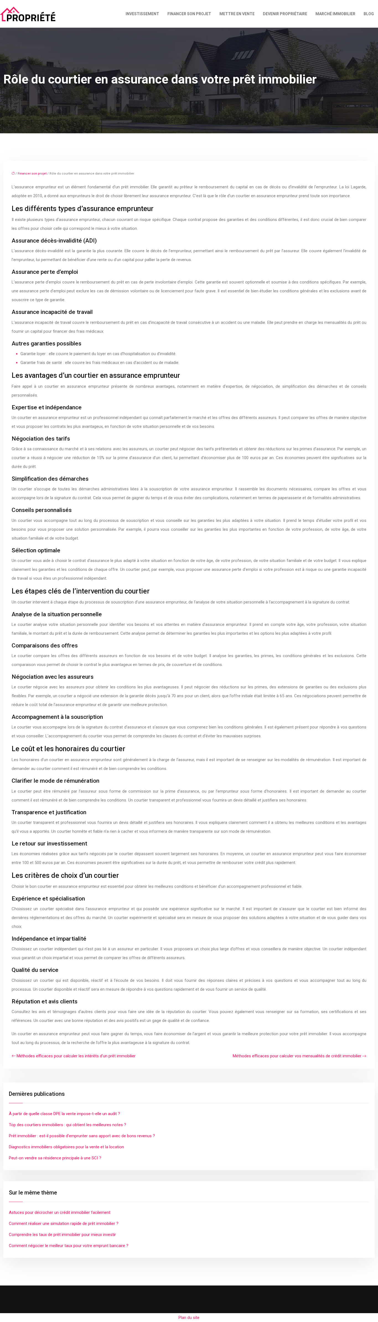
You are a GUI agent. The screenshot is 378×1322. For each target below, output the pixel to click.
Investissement (142, 14)
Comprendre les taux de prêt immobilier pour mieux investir (62, 1234)
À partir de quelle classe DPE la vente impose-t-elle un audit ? (64, 1113)
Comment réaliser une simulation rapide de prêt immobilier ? (63, 1223)
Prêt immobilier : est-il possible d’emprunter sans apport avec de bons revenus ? (82, 1135)
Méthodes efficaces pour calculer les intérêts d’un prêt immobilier (76, 1055)
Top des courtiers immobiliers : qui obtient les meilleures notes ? (67, 1124)
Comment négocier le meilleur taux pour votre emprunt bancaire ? (68, 1245)
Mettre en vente (237, 14)
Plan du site (189, 1317)
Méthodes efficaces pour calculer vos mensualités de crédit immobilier (297, 1055)
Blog (369, 14)
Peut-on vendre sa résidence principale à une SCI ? (55, 1158)
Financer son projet (189, 14)
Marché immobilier (335, 14)
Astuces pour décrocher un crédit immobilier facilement (59, 1212)
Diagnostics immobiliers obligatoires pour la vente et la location (66, 1146)
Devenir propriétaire (285, 14)
